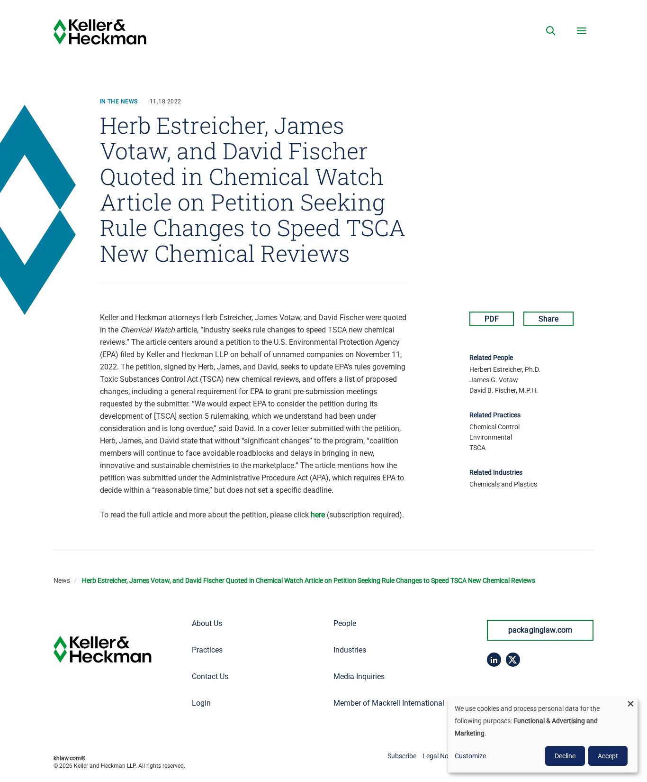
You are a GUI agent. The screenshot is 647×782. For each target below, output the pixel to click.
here (318, 514)
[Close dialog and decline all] (630, 703)
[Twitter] (513, 660)
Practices (207, 649)
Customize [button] (470, 756)
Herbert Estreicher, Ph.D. (504, 369)
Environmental (490, 437)
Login (201, 703)
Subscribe (401, 756)
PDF (492, 318)
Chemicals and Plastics (503, 484)
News (62, 580)
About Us (207, 623)
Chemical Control (494, 427)
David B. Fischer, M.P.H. (503, 390)
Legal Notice (440, 756)
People (344, 623)
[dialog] (543, 735)
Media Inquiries (359, 676)
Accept (608, 756)
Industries (349, 649)
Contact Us (210, 676)
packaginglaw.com (540, 630)
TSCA (477, 447)
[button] (551, 31)
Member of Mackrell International (388, 703)
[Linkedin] (494, 660)
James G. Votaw (493, 380)
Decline (565, 756)
